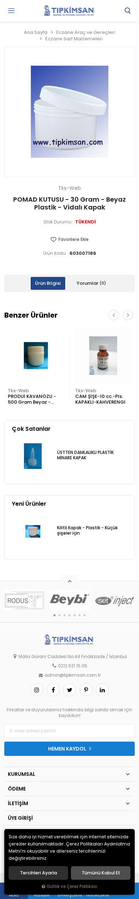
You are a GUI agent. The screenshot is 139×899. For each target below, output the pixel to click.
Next (128, 315)
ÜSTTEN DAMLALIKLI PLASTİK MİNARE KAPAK (85, 455)
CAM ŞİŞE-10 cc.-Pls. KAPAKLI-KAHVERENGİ (100, 399)
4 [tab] (69, 615)
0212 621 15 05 (72, 666)
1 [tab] (54, 615)
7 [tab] (84, 615)
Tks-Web (18, 390)
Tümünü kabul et (101, 873)
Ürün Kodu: (55, 253)
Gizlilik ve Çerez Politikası (72, 886)
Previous (113, 315)
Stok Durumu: (57, 222)
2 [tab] (59, 615)
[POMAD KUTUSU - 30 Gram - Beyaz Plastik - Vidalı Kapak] (69, 112)
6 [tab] (79, 615)
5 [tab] (74, 615)
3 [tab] (64, 615)
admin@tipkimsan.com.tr (73, 675)
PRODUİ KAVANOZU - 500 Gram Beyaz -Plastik (32, 399)
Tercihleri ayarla (38, 873)
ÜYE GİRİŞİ (20, 817)
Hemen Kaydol (67, 748)
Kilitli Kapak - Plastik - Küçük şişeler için (87, 530)
